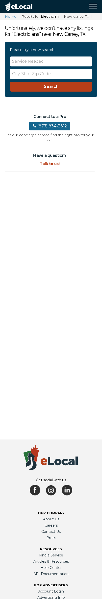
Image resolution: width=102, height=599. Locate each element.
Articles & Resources (51, 561)
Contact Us (51, 531)
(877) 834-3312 (52, 126)
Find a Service (51, 555)
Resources (51, 549)
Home (10, 16)
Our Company (51, 513)
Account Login (51, 591)
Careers (51, 525)
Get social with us (51, 480)
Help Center (51, 567)
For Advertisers (51, 585)
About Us (51, 519)
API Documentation (51, 574)
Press (51, 538)
